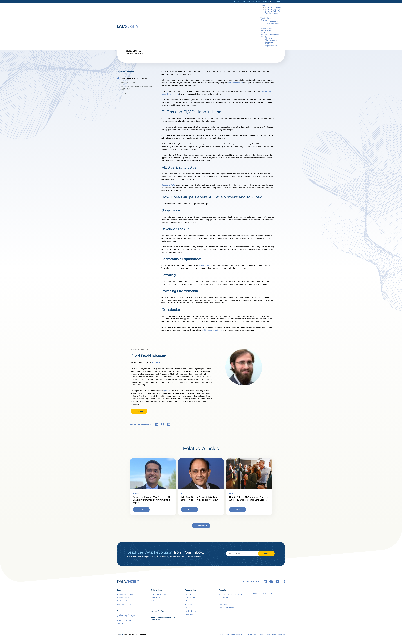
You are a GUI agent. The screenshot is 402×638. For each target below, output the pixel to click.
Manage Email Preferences (263, 593)
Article (136, 493)
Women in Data (266, 29)
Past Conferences (271, 13)
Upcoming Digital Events (274, 11)
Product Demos (191, 611)
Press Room (223, 601)
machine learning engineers (211, 330)
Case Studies (190, 597)
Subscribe (236, 1)
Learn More (139, 411)
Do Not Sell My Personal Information (271, 634)
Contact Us (269, 42)
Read (141, 510)
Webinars (188, 604)
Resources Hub (266, 31)
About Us (266, 1)
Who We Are (269, 38)
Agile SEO (167, 391)
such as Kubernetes (235, 83)
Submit (266, 553)
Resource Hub (190, 590)
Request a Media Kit (226, 607)
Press (267, 44)
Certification (264, 20)
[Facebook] (163, 424)
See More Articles (201, 526)
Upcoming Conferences (273, 7)
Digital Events (122, 601)
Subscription (155, 601)
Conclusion (125, 93)
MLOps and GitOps (128, 82)
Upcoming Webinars (272, 9)
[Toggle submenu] (270, 1)
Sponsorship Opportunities (251, 1)
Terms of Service (223, 634)
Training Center (266, 18)
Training (120, 623)
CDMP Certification (272, 24)
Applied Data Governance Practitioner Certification (127, 616)
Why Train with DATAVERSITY (230, 594)
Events (263, 5)
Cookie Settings (250, 634)
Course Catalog (157, 597)
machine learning (204, 265)
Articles (188, 594)
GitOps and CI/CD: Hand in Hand (134, 78)
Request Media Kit (271, 46)
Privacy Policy (236, 634)
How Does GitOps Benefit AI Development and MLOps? (136, 88)
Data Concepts (190, 614)
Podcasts (188, 607)
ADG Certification (271, 22)
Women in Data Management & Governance (163, 618)
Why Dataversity (271, 40)
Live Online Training (158, 594)
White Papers (190, 601)
